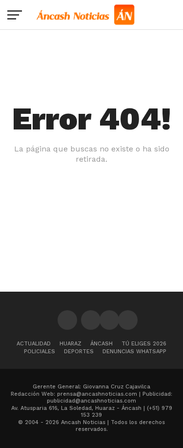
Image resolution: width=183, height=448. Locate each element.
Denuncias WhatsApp (134, 351)
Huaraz (70, 344)
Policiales (39, 351)
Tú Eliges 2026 (144, 344)
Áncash (101, 344)
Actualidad (34, 344)
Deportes (79, 351)
